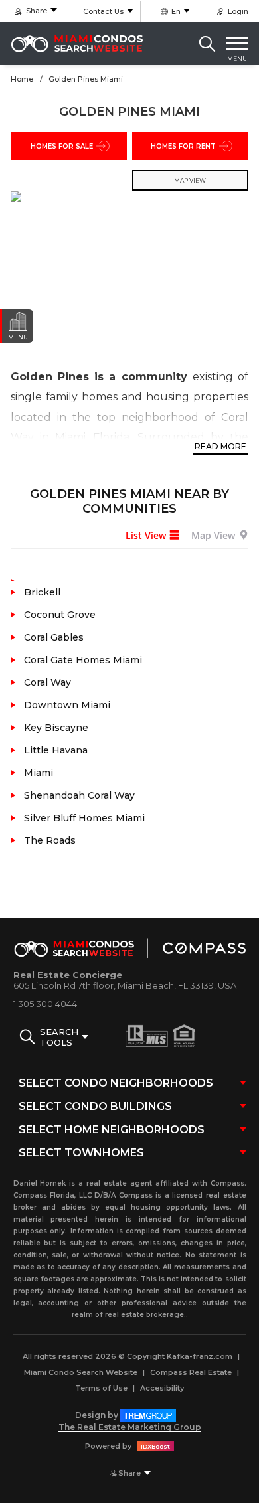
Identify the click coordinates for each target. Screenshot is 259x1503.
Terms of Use (101, 1388)
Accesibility (162, 1388)
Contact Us (103, 11)
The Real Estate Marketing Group (129, 1427)
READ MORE (220, 446)
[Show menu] (237, 44)
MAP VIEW (190, 180)
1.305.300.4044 (45, 1003)
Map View (213, 535)
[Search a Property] (207, 44)
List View (146, 535)
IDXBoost (155, 1446)
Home (22, 79)
